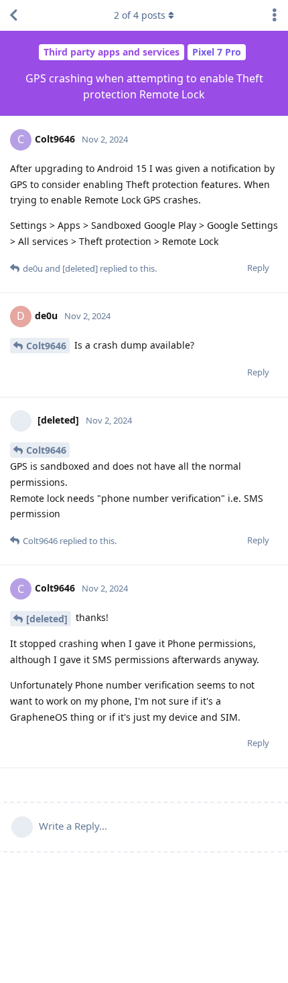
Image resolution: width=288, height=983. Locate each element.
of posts (139, 15)
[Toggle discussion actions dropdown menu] (274, 15)
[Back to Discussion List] (13, 15)
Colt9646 (46, 345)
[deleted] (47, 618)
